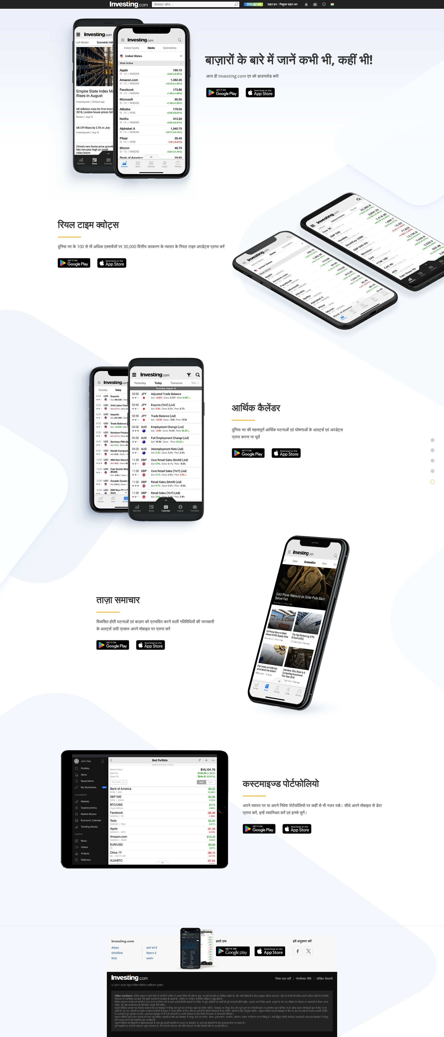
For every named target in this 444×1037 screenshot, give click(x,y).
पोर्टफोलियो (117, 953)
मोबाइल (115, 947)
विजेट (114, 958)
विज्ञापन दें (151, 953)
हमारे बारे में (151, 947)
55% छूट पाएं (254, 4)
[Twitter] (308, 950)
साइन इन (272, 4)
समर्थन (149, 958)
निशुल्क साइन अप (288, 4)
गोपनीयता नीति (303, 978)
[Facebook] (297, 950)
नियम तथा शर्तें (283, 978)
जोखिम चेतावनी (324, 978)
